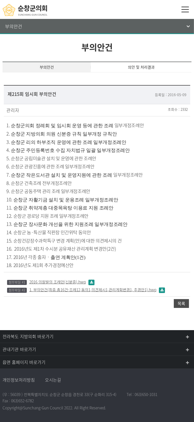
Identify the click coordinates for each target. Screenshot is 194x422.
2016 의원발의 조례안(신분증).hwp (57, 282)
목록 (181, 303)
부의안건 (13, 26)
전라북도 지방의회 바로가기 (28, 336)
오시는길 (53, 380)
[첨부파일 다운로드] (91, 282)
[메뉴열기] (185, 9)
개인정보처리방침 (19, 380)
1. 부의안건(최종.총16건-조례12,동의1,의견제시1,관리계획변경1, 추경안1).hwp (92, 290)
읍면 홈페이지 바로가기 (24, 362)
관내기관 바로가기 (19, 349)
